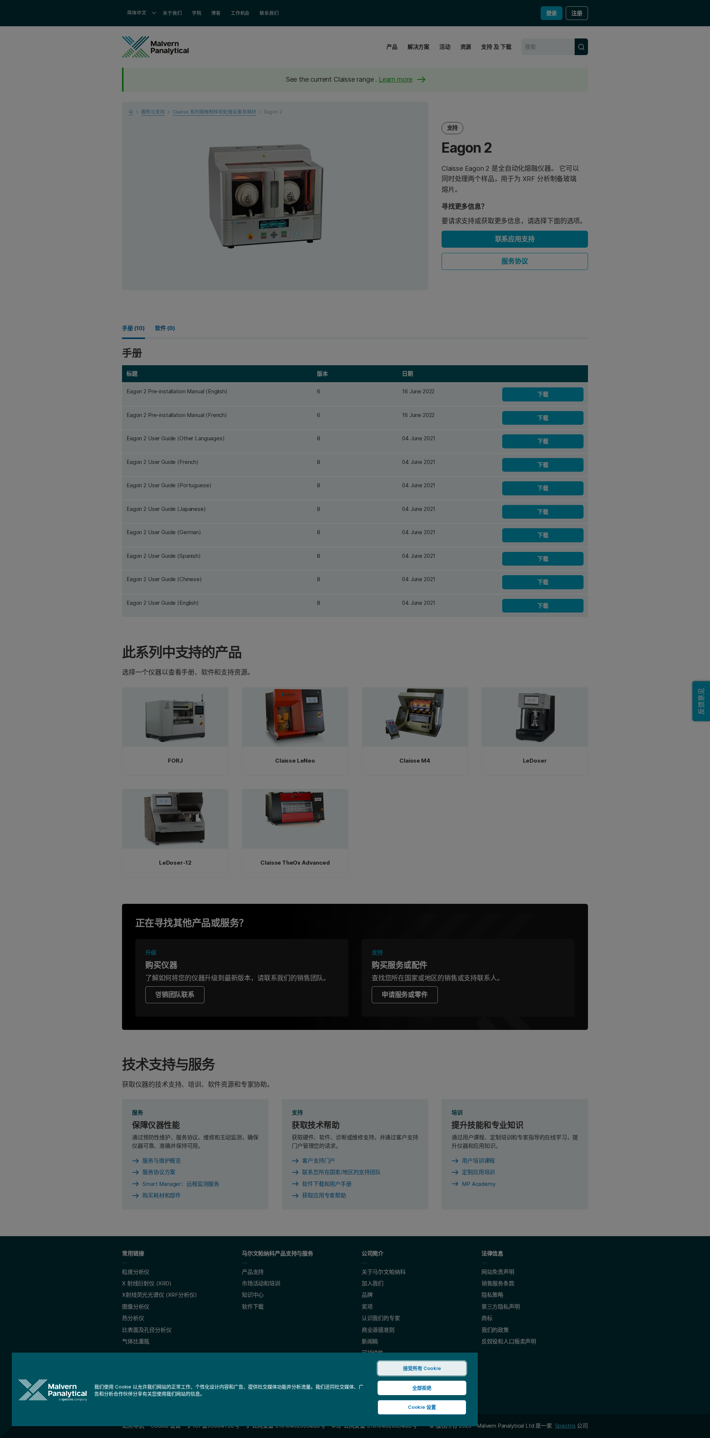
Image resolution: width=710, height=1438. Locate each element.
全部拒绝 (422, 1388)
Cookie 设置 (422, 1407)
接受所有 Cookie (422, 1368)
